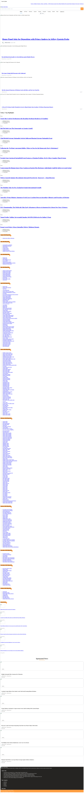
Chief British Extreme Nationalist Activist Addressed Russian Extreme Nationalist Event (26, 138)
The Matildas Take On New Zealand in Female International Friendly (20, 187)
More (57, 11)
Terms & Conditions (7, 790)
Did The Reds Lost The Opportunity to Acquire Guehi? (16, 128)
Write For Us (2, 790)
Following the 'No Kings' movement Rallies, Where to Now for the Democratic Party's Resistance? (29, 148)
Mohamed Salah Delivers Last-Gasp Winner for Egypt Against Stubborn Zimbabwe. (12, 650)
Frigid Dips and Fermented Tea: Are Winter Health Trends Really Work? (15, 772)
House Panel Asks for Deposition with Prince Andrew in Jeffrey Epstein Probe (35, 39)
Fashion (39, 11)
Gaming (49, 11)
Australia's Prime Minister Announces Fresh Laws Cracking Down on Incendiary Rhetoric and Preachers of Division (34, 197)
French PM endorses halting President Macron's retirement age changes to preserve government (19, 775)
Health (53, 11)
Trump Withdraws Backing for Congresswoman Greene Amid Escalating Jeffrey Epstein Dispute (20, 708)
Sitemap (12, 790)
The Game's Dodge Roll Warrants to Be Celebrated (14, 73)
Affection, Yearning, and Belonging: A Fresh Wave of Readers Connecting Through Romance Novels (20, 773)
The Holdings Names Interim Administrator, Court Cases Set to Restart (10, 642)
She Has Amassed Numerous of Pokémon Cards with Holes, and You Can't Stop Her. (20, 90)
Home (21, 11)
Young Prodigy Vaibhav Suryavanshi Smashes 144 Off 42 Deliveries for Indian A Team (25, 217)
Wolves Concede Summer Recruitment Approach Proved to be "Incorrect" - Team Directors (27, 177)
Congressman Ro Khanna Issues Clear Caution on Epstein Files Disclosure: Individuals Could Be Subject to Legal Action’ (36, 168)
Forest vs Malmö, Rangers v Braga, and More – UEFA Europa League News (35, 3)
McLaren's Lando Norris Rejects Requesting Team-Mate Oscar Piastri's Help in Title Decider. (19, 725)
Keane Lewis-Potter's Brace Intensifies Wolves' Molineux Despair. (19, 227)
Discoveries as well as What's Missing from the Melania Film (14, 777)
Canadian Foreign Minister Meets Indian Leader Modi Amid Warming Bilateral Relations (12, 617)
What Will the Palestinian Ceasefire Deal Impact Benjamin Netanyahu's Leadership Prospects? (19, 774)
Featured (44, 11)
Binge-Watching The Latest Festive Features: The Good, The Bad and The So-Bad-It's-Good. (66, 3)
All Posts (25, 11)
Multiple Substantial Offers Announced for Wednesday (7, 609)
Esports (35, 11)
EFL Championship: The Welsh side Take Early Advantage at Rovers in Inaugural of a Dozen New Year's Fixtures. (34, 207)
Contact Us (62, 11)
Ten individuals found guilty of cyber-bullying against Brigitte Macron (18, 57)
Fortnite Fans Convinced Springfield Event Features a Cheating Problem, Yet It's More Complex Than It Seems (33, 158)
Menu (43, 13)
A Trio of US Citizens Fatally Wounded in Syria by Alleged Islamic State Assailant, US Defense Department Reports (27, 107)
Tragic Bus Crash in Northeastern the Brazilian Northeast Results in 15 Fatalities (24, 118)
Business (30, 11)
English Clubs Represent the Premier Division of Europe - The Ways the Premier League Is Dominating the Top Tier (23, 776)
